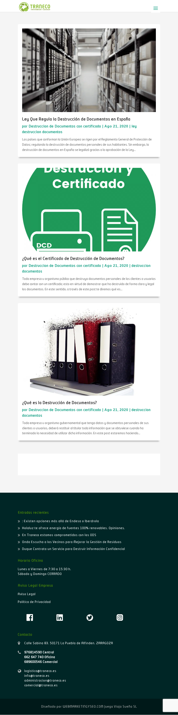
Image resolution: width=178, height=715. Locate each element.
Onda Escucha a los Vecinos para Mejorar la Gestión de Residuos (72, 542)
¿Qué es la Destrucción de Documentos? (59, 403)
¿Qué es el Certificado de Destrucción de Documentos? (73, 259)
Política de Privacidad (34, 602)
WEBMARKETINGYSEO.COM (83, 706)
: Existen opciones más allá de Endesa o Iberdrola (60, 521)
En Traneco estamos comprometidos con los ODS (59, 535)
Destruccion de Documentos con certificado (65, 126)
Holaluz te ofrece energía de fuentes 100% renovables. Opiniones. (73, 528)
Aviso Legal (27, 594)
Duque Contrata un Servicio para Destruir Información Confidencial (73, 549)
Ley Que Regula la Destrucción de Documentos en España (76, 119)
